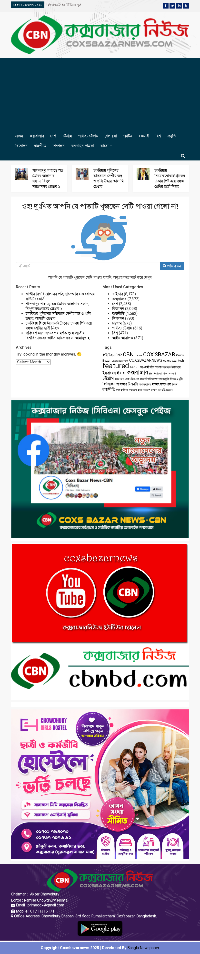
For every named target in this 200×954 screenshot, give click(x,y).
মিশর (174, 384)
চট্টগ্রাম (67, 136)
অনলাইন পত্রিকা (82, 145)
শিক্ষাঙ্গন (59, 145)
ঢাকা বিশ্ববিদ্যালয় (149, 379)
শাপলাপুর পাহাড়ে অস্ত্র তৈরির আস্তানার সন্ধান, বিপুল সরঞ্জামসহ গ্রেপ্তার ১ (57, 306)
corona (138, 355)
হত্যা (140, 390)
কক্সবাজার (37, 136)
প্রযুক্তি (172, 136)
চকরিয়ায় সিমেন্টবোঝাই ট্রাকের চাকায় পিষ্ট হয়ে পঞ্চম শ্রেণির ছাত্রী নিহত (59, 325)
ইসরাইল (175, 367)
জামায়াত (119, 379)
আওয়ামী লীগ (147, 367)
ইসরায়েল (109, 373)
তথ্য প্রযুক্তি (164, 379)
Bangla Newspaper (143, 947)
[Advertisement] (100, 94)
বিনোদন (21, 145)
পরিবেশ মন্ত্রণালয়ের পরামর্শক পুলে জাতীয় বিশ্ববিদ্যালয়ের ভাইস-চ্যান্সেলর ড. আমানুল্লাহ (58, 335)
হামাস (154, 390)
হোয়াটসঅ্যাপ (165, 390)
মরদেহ (155, 384)
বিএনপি (133, 384)
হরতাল (146, 390)
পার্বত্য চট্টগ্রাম (88, 136)
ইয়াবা (121, 372)
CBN (128, 354)
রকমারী (144, 136)
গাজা (165, 373)
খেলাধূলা (111, 136)
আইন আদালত (122, 338)
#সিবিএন (108, 355)
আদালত (166, 367)
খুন (150, 373)
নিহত (173, 379)
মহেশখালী (165, 384)
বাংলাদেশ (122, 384)
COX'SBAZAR (159, 354)
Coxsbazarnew (119, 360)
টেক (127, 379)
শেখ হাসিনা (122, 390)
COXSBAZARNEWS (145, 360)
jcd (137, 367)
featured (115, 366)
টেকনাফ (134, 379)
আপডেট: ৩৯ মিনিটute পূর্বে (65, 5)
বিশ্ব (158, 136)
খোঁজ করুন (173, 266)
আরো (105, 145)
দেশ (53, 136)
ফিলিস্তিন (109, 384)
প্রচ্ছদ (19, 136)
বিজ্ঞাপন (118, 308)
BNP (119, 355)
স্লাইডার (117, 294)
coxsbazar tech (173, 360)
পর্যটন (127, 136)
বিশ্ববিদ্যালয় (145, 384)
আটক (158, 367)
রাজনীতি (40, 145)
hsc (132, 367)
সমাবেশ (133, 390)
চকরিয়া (172, 373)
